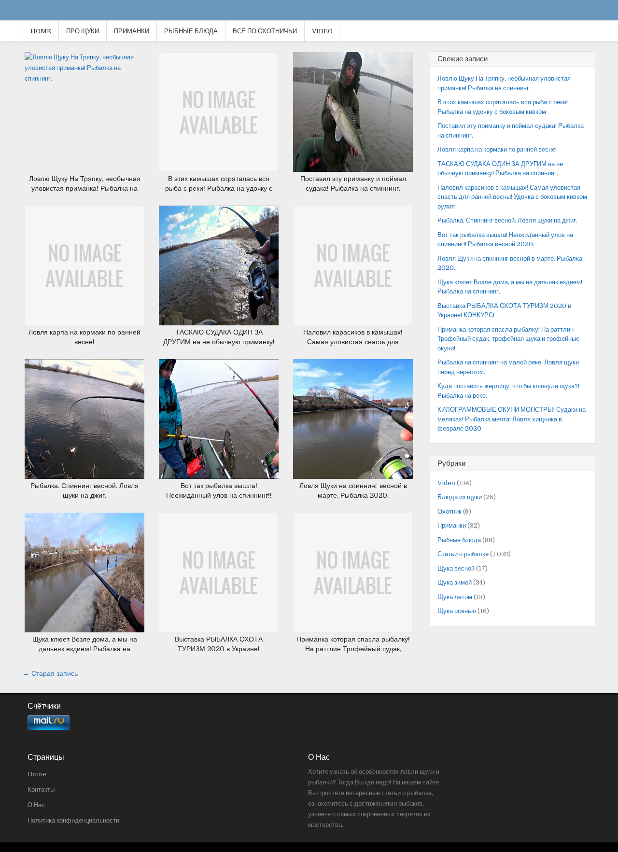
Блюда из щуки (459, 497)
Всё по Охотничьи (265, 31)
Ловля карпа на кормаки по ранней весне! (497, 149)
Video (322, 31)
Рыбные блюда (191, 31)
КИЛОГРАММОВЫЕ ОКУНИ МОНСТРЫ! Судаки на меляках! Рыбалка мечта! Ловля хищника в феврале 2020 (511, 419)
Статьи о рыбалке (463, 554)
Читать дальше (88, 102)
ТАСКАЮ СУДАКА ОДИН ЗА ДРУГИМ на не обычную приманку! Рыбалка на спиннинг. (219, 341)
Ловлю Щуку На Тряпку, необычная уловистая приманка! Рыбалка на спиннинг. (84, 188)
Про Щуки (82, 31)
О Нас (36, 805)
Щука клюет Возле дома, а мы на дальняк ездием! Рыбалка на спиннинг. (84, 648)
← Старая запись (50, 673)
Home (40, 31)
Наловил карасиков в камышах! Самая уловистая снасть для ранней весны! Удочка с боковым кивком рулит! (512, 197)
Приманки (131, 31)
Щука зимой (454, 582)
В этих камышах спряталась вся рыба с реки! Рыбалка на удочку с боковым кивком (218, 188)
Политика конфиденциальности (73, 820)
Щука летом (454, 597)
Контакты (41, 789)
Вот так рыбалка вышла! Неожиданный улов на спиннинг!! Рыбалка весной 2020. (219, 495)
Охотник (449, 511)
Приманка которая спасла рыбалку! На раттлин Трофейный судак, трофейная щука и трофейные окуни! (508, 339)
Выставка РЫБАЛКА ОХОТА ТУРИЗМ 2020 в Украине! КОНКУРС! (219, 648)
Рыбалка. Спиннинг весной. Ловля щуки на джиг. (507, 220)
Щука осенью (456, 611)
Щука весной (456, 568)
